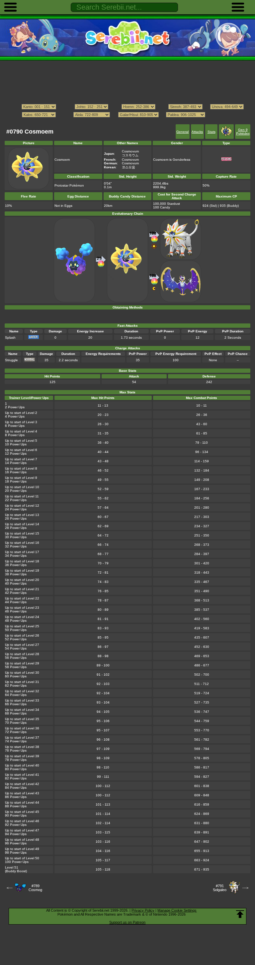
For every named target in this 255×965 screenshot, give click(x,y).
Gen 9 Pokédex (243, 131)
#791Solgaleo (219, 888)
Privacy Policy (142, 910)
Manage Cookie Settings (177, 910)
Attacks (197, 132)
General (182, 132)
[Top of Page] (240, 914)
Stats (211, 132)
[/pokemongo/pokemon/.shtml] (127, 121)
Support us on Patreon (127, 922)
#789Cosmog (35, 888)
